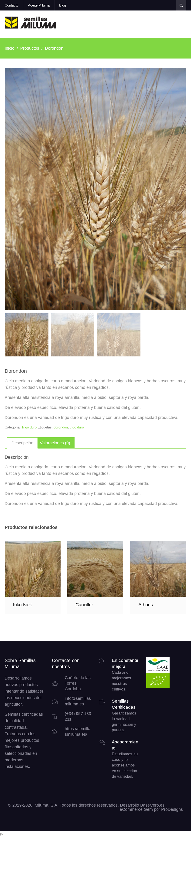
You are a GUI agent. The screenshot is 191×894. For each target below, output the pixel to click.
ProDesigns (172, 809)
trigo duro (77, 427)
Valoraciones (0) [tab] (55, 443)
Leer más (33, 569)
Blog (62, 5)
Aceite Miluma (39, 5)
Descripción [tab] (22, 443)
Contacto (11, 5)
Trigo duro (29, 427)
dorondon (61, 427)
